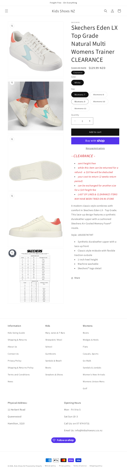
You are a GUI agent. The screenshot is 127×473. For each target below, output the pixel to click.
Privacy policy (64, 466)
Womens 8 (100, 95)
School (48, 346)
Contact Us (13, 353)
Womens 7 (79, 94)
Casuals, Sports (90, 353)
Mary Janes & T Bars (55, 332)
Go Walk (87, 360)
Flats (85, 346)
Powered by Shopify (34, 466)
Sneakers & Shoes (54, 374)
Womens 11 (82, 109)
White (77, 82)
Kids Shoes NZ (20, 466)
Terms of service (79, 466)
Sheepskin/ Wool (53, 339)
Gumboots (50, 353)
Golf (85, 388)
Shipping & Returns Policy (20, 367)
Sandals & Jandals (92, 367)
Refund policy (50, 466)
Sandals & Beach (53, 360)
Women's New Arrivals (94, 374)
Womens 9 (79, 101)
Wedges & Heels (91, 339)
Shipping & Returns (17, 339)
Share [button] (77, 277)
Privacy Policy (14, 360)
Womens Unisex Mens (93, 381)
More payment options (95, 148)
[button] (6, 11)
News (10, 381)
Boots (48, 367)
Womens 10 (100, 102)
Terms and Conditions (19, 374)
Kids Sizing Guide (16, 332)
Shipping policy (96, 466)
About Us (12, 346)
